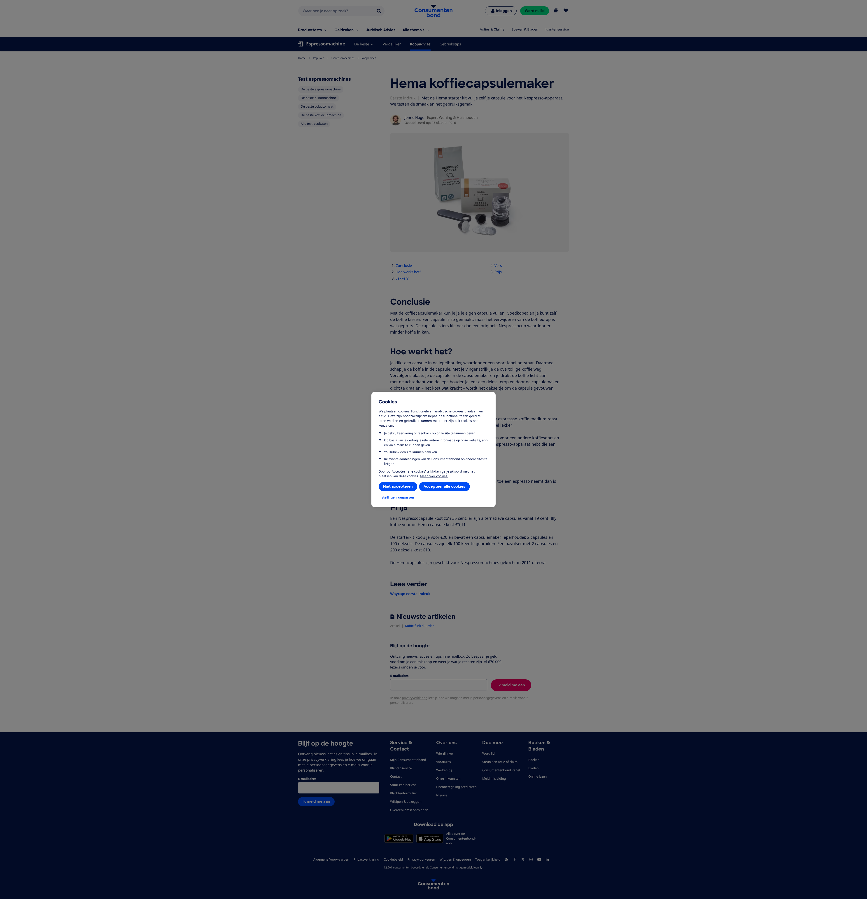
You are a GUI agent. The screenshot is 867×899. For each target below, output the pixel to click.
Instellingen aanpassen (396, 497)
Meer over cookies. (434, 476)
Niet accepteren (398, 486)
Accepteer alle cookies (444, 486)
